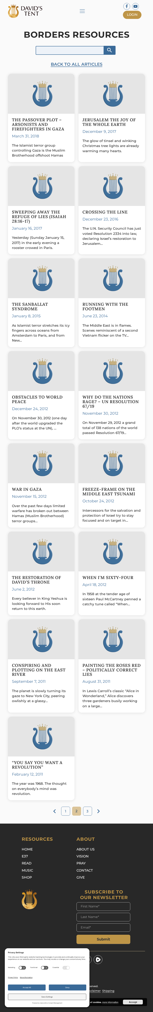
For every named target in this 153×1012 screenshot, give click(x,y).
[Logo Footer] (29, 899)
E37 (25, 856)
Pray (81, 863)
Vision (82, 856)
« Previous (54, 811)
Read (26, 863)
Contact (84, 870)
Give (80, 877)
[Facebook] (126, 6)
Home (27, 849)
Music (27, 870)
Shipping (108, 990)
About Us (85, 849)
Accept (133, 1002)
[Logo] (26, 11)
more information (110, 1002)
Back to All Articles (76, 64)
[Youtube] (135, 6)
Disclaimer (93, 990)
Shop (27, 877)
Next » (98, 811)
